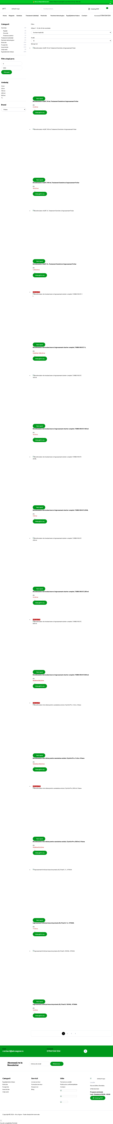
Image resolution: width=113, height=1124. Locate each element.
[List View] (32, 26)
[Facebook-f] (85, 1051)
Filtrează (6, 72)
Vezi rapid (39, 98)
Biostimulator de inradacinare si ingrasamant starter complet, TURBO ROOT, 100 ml (61, 429)
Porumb (5, 33)
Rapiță (5, 31)
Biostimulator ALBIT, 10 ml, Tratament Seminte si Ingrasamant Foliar (55, 101)
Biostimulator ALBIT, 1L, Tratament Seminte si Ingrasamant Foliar (54, 264)
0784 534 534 (94, 1089)
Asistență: (102, 15)
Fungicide (4, 45)
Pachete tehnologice (7, 40)
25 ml (3, 88)
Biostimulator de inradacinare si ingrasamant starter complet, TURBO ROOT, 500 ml (61, 675)
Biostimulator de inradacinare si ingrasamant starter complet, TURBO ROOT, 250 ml (61, 591)
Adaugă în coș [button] (40, 112)
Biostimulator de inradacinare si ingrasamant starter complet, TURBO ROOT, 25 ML (60, 510)
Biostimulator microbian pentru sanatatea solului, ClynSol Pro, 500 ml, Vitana (59, 841)
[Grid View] (31, 26)
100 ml (3, 91)
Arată (32, 38)
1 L (2, 98)
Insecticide (4, 47)
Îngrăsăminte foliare (7, 52)
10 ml (2, 86)
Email (4, 1049)
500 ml (3, 95)
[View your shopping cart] (109, 9)
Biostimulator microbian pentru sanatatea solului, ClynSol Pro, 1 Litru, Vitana (58, 758)
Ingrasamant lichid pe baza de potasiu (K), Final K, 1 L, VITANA (53, 923)
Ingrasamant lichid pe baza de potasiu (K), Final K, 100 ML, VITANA (55, 1004)
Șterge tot (34, 44)
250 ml (3, 93)
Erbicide (4, 42)
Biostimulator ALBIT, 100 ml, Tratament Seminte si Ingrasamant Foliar (56, 182)
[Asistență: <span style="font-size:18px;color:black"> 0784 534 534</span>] (92, 15)
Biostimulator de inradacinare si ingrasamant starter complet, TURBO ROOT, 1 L (59, 347)
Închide (15, 1123)
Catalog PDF (95, 9)
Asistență (50, 1049)
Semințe (4, 28)
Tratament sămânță (7, 38)
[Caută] (68, 9)
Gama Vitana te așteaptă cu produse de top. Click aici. (65, 1)
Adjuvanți (4, 49)
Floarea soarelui (8, 35)
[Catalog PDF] (89, 9)
